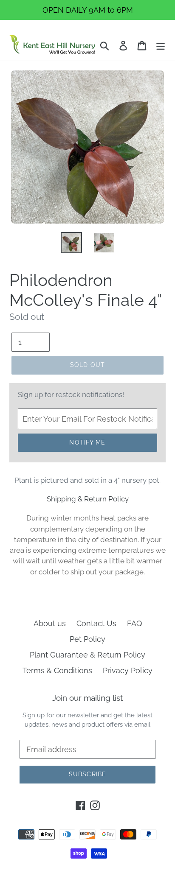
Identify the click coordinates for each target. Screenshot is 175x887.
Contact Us (96, 623)
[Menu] (160, 45)
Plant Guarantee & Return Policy (87, 654)
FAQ (134, 623)
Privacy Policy (127, 670)
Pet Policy (87, 639)
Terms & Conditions (57, 670)
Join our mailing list (87, 697)
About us (50, 623)
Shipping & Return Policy (88, 499)
